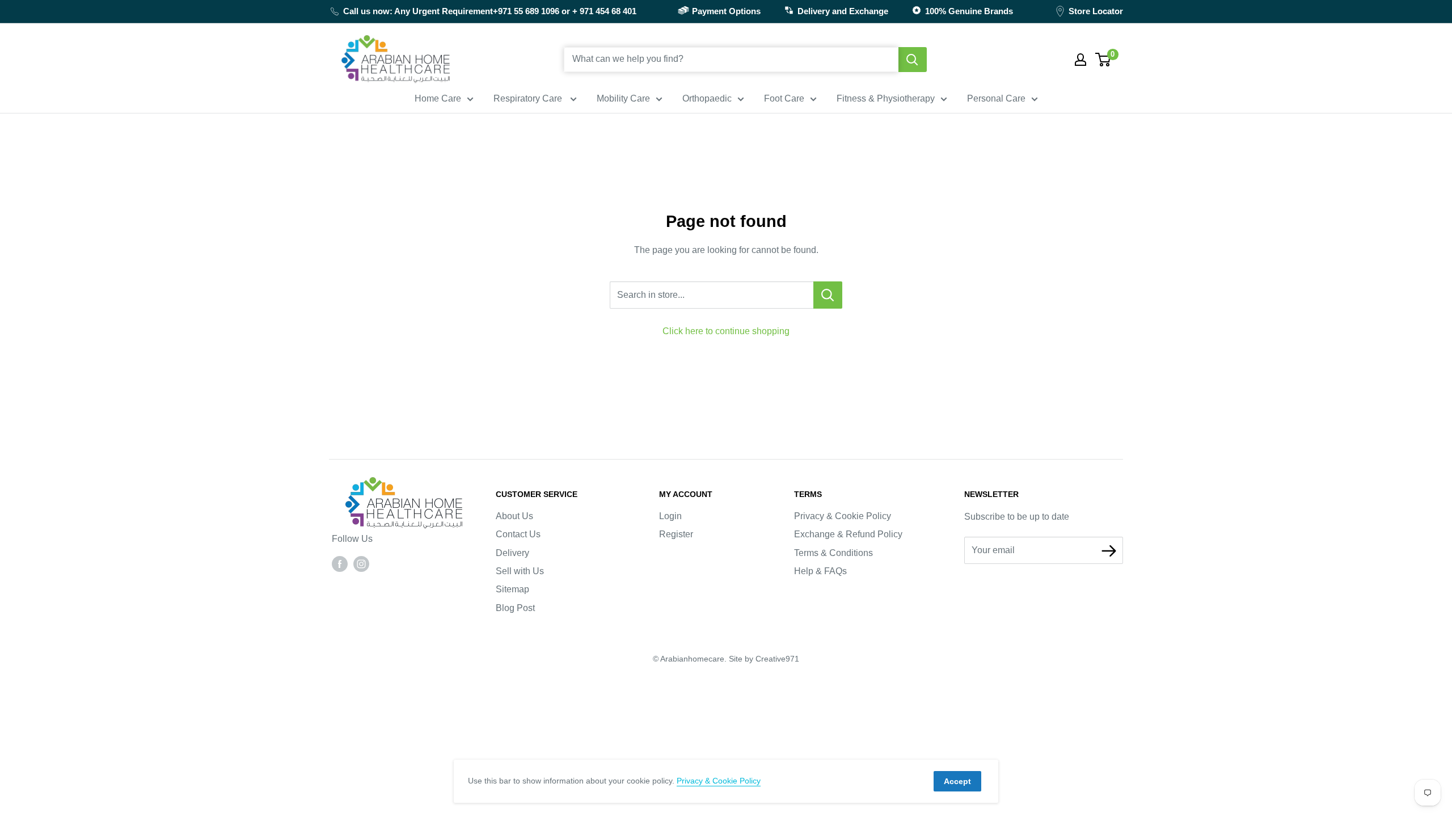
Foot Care (784, 98)
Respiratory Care (528, 98)
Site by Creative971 (764, 658)
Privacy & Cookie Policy (842, 516)
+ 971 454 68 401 (604, 11)
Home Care (438, 98)
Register (676, 534)
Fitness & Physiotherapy (886, 98)
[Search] (912, 59)
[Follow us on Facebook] (340, 563)
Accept (957, 781)
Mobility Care (623, 98)
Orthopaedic (707, 98)
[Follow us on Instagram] (361, 563)
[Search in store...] (827, 295)
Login (670, 516)
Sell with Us (520, 571)
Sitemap (512, 589)
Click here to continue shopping (726, 331)
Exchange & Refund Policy (848, 534)
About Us (514, 516)
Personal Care (996, 98)
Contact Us (518, 534)
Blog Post (515, 608)
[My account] (1080, 59)
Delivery (512, 553)
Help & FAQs (820, 571)
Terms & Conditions (833, 553)
